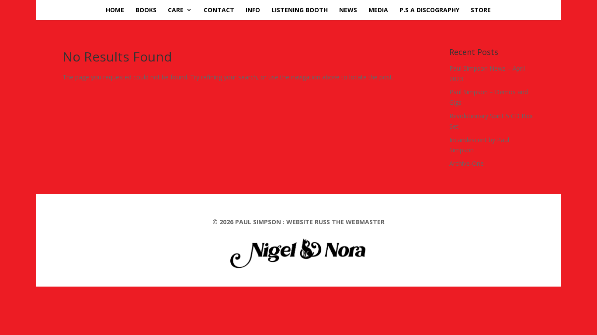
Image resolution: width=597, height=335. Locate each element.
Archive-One (466, 163)
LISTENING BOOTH (299, 10)
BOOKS (145, 10)
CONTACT (219, 10)
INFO (253, 10)
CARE (176, 10)
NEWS (348, 10)
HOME (115, 10)
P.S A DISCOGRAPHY (429, 10)
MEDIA (378, 10)
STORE (481, 10)
